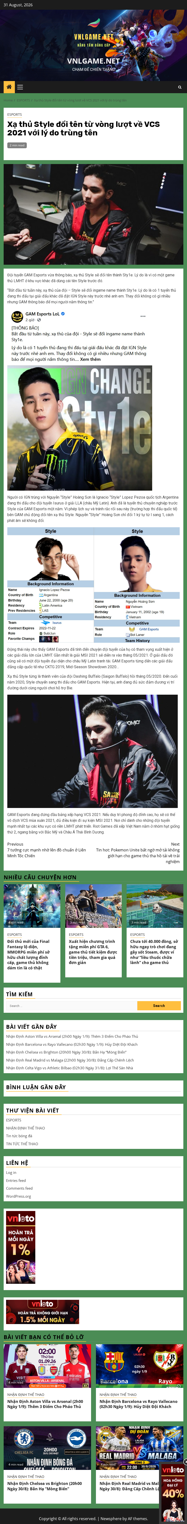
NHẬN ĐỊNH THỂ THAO (25, 1128)
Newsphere (111, 1518)
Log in (11, 1172)
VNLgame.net (93, 61)
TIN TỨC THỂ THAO (22, 1143)
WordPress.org (18, 1196)
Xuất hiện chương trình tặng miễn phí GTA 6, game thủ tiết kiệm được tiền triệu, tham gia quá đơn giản (93, 952)
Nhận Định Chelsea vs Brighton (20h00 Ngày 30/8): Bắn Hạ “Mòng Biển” (66, 1052)
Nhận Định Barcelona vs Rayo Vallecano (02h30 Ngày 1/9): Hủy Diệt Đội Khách (72, 1044)
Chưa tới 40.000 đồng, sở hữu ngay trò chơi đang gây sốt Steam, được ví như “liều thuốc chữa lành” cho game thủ (154, 952)
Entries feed (16, 1180)
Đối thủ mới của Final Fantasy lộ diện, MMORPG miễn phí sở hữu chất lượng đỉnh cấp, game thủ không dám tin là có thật (28, 955)
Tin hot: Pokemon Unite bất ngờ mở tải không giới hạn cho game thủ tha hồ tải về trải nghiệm (138, 852)
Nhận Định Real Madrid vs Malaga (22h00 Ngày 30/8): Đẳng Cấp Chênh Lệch (70, 1060)
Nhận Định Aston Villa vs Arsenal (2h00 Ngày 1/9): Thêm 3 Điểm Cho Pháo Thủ (72, 1036)
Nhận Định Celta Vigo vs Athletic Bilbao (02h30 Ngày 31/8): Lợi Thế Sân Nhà (69, 1067)
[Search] (180, 87)
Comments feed (19, 1188)
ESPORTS (14, 114)
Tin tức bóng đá (19, 1135)
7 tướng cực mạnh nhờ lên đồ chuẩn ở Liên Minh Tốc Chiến (46, 849)
